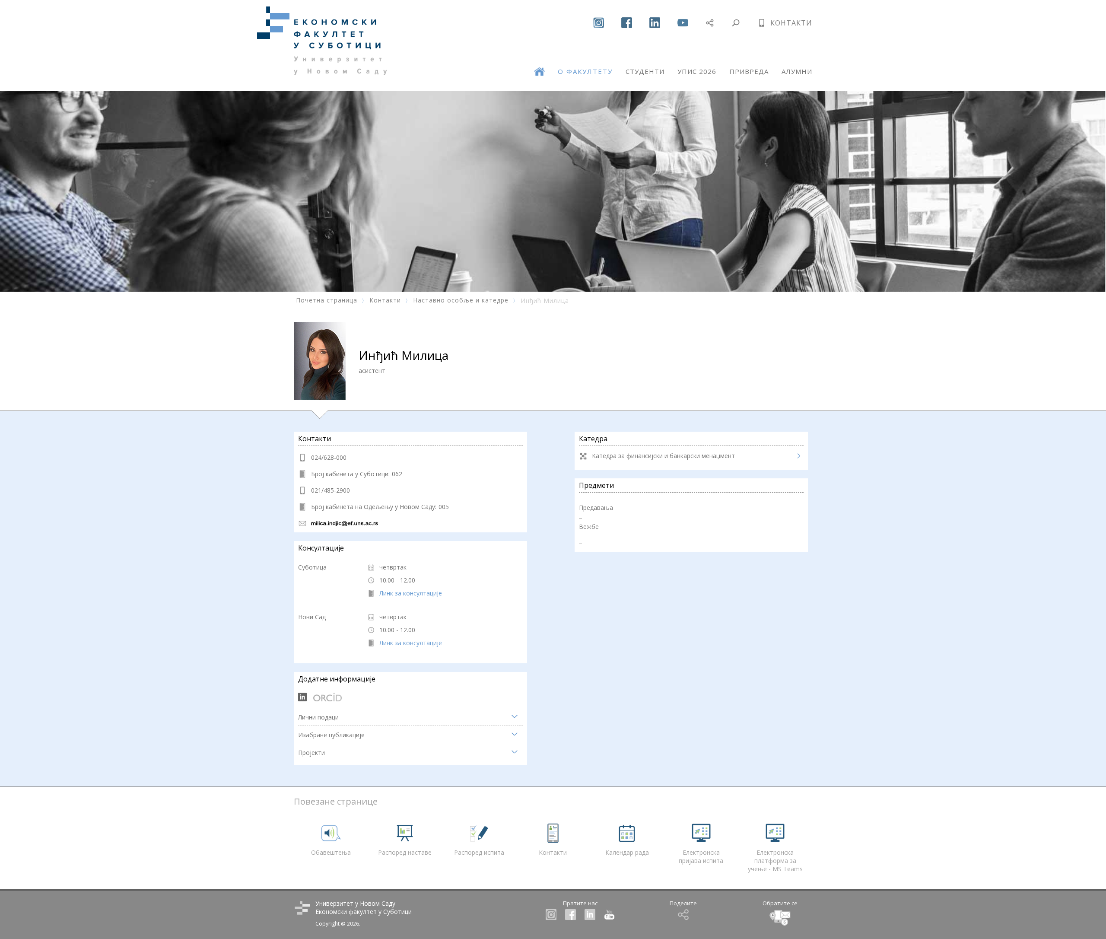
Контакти (385, 300)
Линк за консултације (410, 593)
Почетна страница (326, 300)
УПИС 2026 (696, 71)
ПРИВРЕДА (749, 71)
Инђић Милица (545, 300)
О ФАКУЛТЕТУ (585, 71)
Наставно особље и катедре (461, 300)
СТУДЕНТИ (645, 71)
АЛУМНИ (797, 71)
